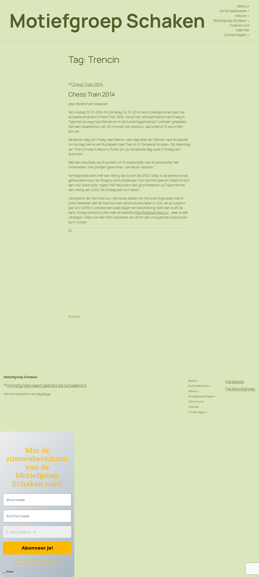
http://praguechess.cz (152, 212)
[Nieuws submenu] (248, 16)
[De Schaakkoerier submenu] (248, 11)
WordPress (43, 394)
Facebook (234, 381)
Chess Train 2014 (91, 94)
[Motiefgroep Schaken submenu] (248, 20)
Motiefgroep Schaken (107, 20)
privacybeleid (33, 563)
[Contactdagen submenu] (248, 35)
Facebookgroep (240, 389)
